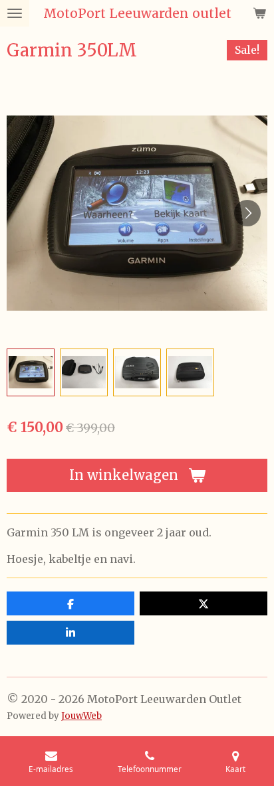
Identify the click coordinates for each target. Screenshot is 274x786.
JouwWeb (81, 716)
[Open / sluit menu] (14, 13)
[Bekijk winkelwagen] (259, 13)
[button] (31, 372)
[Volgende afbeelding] (247, 213)
